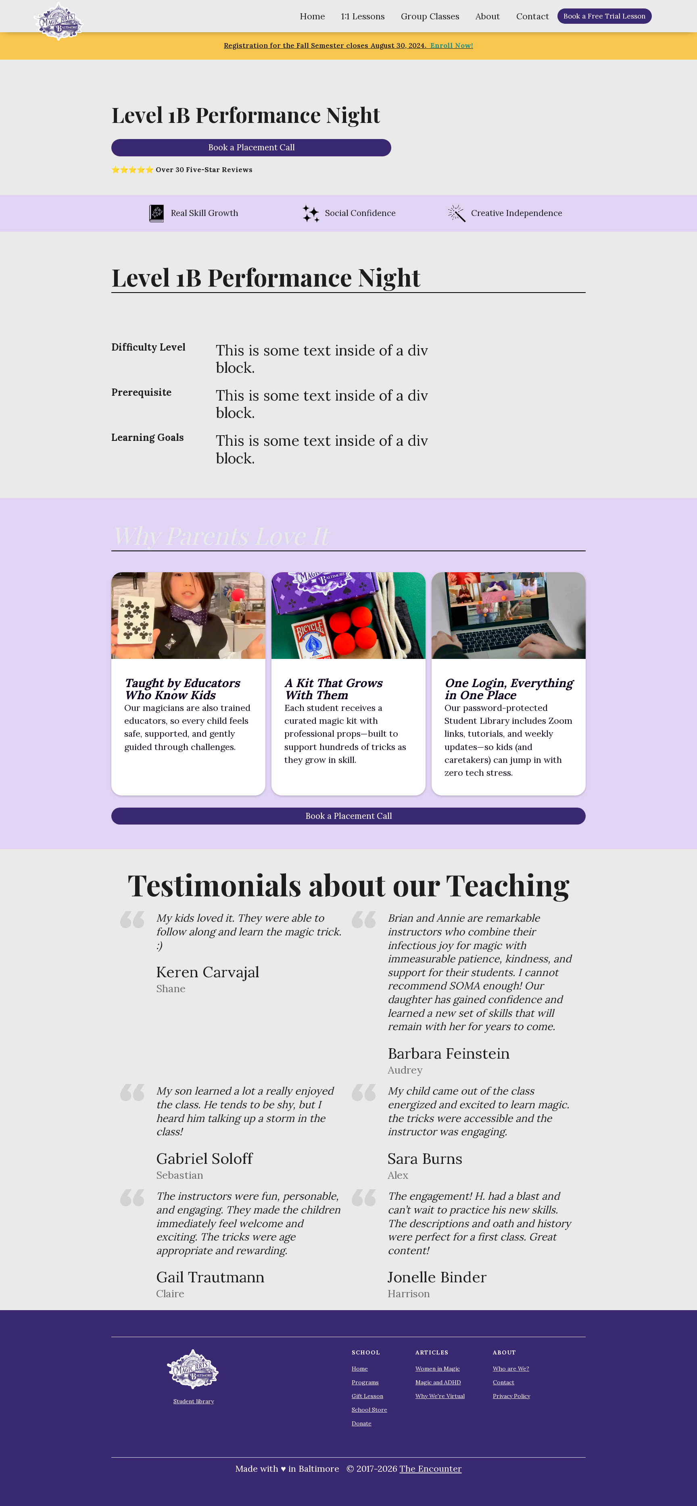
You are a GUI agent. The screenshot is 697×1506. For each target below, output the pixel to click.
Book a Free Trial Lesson (604, 16)
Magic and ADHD (438, 1382)
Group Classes (430, 16)
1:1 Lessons (363, 16)
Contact (532, 16)
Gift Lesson (367, 1396)
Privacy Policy (511, 1396)
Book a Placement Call (251, 147)
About (488, 16)
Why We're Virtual (440, 1396)
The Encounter (431, 1468)
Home (312, 16)
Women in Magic (437, 1368)
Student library (193, 1401)
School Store (369, 1409)
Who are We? (511, 1368)
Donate (361, 1423)
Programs (365, 1382)
